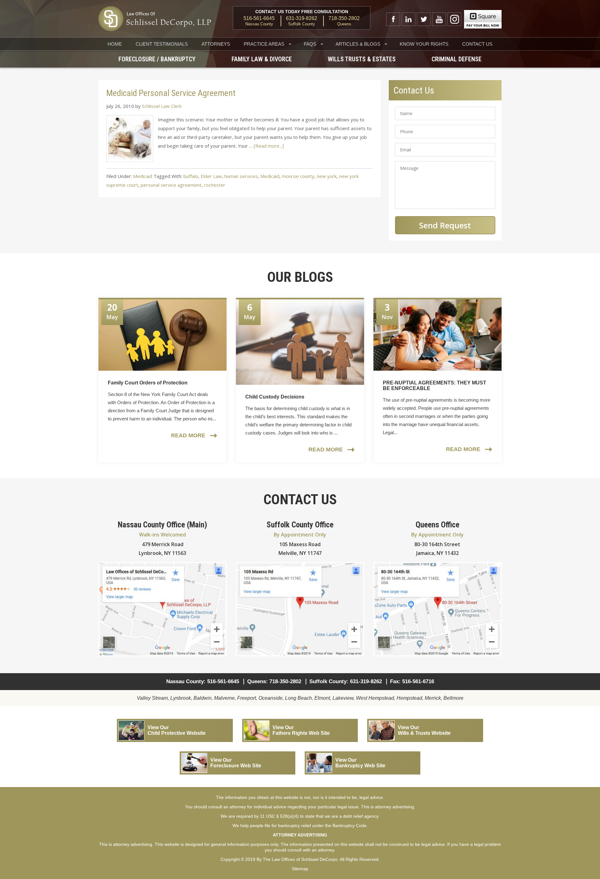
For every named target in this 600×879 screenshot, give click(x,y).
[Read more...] (269, 146)
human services (241, 176)
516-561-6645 (259, 18)
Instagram (454, 19)
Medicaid (142, 176)
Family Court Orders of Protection (148, 382)
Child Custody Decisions (274, 396)
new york (327, 176)
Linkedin (408, 19)
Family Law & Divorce (262, 59)
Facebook (393, 19)
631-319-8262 (301, 18)
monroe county (298, 176)
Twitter (424, 19)
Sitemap (300, 868)
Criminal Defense (457, 59)
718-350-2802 (344, 18)
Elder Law (211, 176)
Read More (188, 435)
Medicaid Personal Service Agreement (171, 93)
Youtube (439, 19)
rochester (214, 185)
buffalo (190, 176)
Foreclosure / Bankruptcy (157, 59)
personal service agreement (171, 185)
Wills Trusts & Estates (362, 59)
